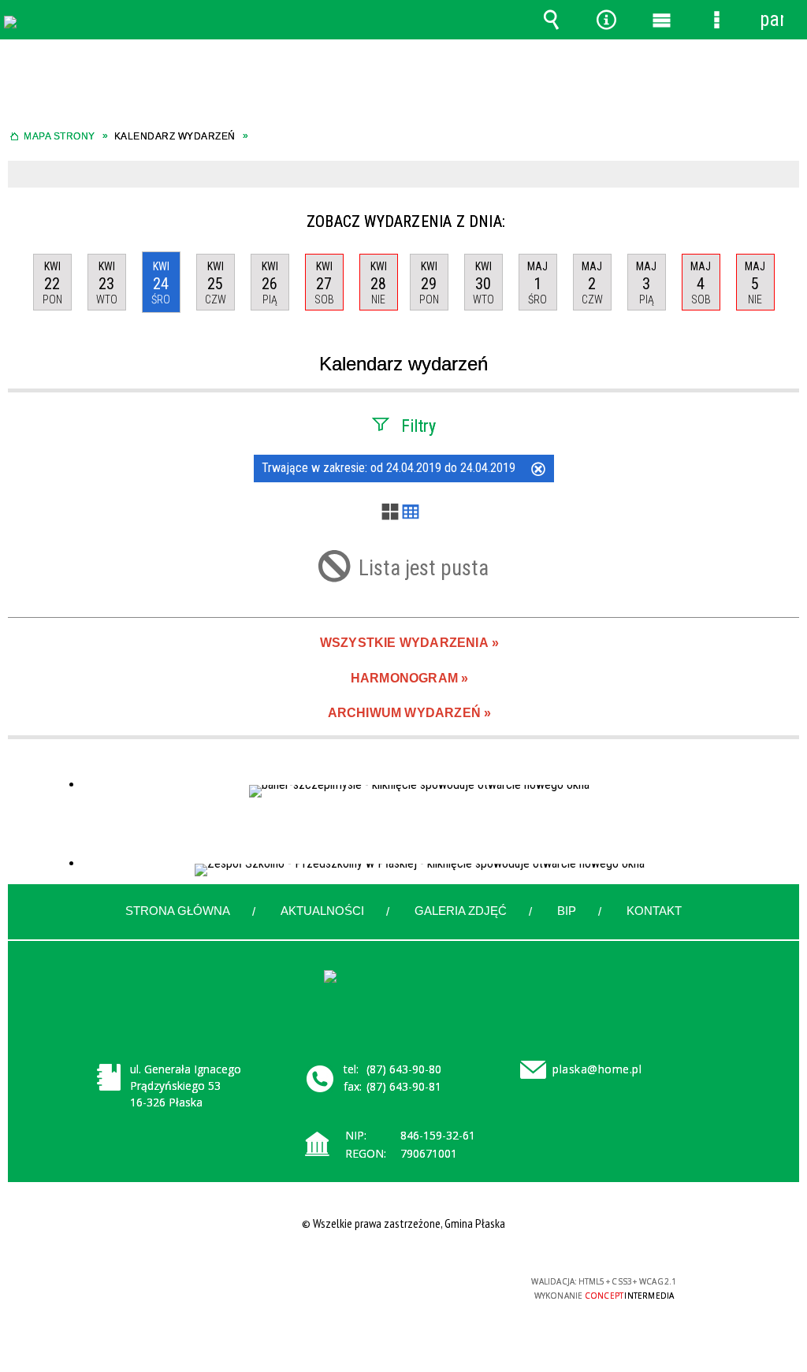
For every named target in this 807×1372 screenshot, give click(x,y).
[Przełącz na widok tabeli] (410, 513)
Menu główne (661, 20)
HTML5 (376, 1288)
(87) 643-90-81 (403, 1086)
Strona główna (177, 910)
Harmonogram (404, 678)
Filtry (418, 426)
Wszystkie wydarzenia (404, 642)
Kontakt (654, 910)
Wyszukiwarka (551, 20)
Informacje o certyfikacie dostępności (200, 1292)
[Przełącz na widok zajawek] (390, 513)
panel (771, 19)
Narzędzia (606, 20)
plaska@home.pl (597, 1069)
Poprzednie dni (23, 215)
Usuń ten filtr (538, 470)
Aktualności (322, 910)
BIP (566, 910)
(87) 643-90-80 (403, 1069)
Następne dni (782, 215)
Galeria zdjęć (461, 910)
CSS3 (399, 1288)
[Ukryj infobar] (785, 175)
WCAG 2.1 (449, 1287)
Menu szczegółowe (716, 20)
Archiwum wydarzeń (404, 712)
